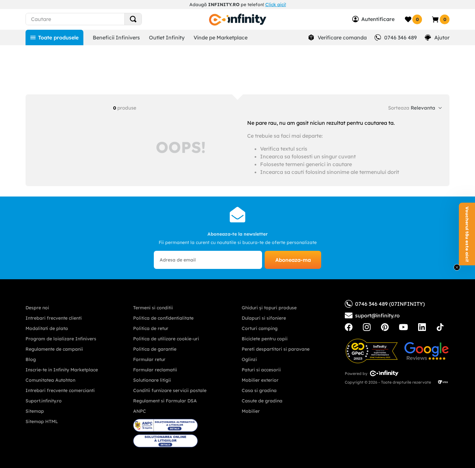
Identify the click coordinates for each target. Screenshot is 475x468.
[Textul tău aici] (349, 327)
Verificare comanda (342, 37)
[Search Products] (133, 19)
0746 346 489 (400, 37)
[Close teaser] (457, 267)
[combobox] (95, 19)
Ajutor (441, 37)
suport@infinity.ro (377, 315)
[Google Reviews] (426, 351)
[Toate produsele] (54, 37)
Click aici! (275, 4)
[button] (467, 234)
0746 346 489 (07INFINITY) (390, 304)
